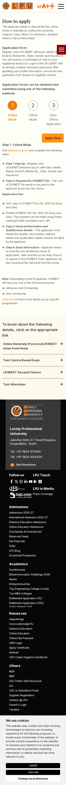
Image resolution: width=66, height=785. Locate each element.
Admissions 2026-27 (21, 512)
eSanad (14, 652)
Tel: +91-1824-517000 (25, 451)
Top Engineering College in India (29, 588)
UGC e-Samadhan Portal (23, 690)
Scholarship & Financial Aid (25, 531)
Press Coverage (43, 493)
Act (11, 685)
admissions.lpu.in (18, 150)
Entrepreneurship (19, 584)
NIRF (12, 676)
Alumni (13, 579)
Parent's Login (18, 704)
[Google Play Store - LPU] (35, 481)
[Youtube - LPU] (30, 481)
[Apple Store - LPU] (40, 481)
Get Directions (26, 464)
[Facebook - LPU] (11, 481)
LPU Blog (14, 550)
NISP (12, 671)
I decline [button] (33, 772)
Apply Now (53, 138)
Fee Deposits (17, 541)
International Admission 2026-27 (28, 517)
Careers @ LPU (18, 700)
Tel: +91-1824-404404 (26, 457)
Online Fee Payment (21, 638)
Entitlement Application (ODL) (26, 604)
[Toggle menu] (61, 6)
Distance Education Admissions (27, 522)
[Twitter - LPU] (16, 481)
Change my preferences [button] (33, 778)
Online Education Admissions (26, 526)
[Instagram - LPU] (21, 481)
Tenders (14, 709)
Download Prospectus (22, 555)
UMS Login (15, 642)
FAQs (12, 545)
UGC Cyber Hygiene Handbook (28, 657)
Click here (8, 299)
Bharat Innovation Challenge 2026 (29, 574)
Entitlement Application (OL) (25, 598)
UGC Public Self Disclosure (25, 681)
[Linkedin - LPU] (25, 481)
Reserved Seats (19, 536)
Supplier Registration (21, 695)
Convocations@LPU (21, 623)
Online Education (19, 633)
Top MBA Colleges (20, 593)
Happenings (16, 619)
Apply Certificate (19, 647)
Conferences (17, 569)
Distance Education (20, 628)
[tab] (12, 113)
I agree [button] (33, 765)
